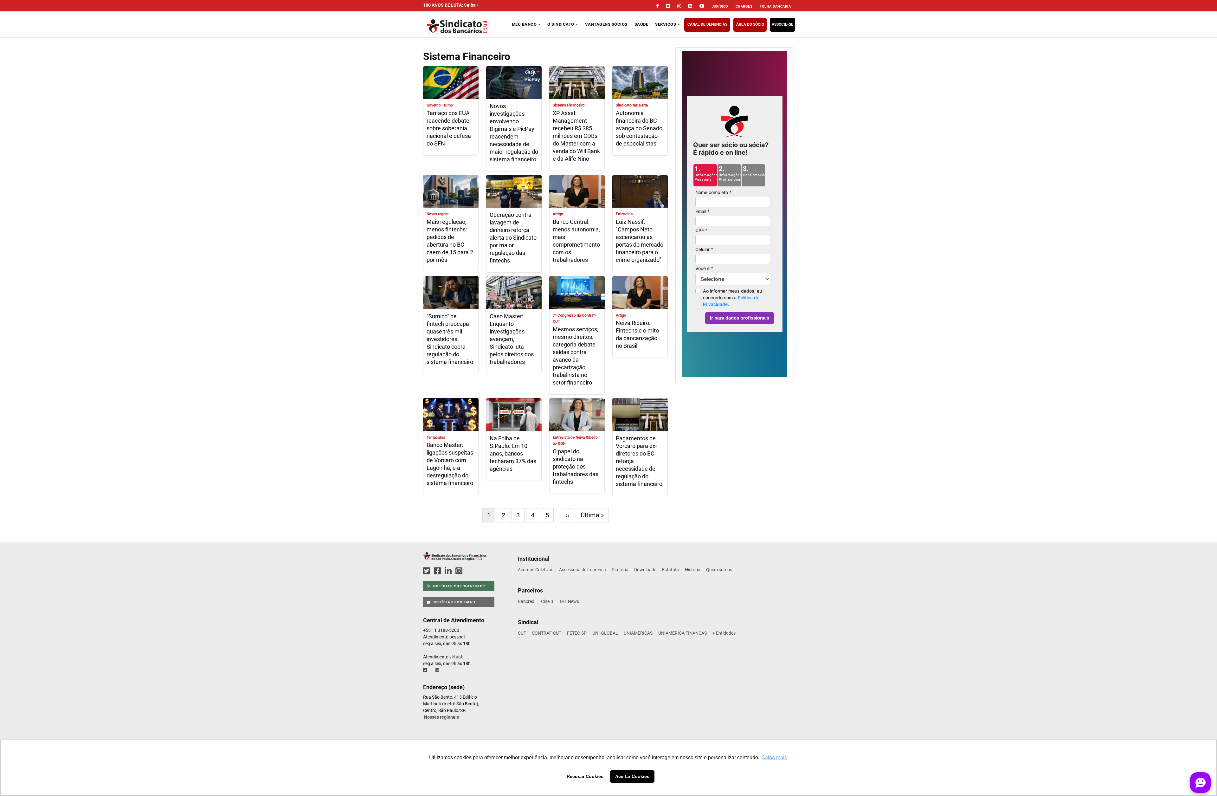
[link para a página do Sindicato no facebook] (657, 6)
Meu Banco (525, 24)
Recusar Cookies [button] (585, 776)
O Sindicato (561, 24)
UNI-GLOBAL (605, 633)
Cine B (547, 601)
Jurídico (720, 6)
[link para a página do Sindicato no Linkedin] (690, 6)
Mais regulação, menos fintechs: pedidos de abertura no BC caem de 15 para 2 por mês (450, 240)
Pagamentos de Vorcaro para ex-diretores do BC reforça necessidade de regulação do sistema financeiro (639, 461)
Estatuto (670, 569)
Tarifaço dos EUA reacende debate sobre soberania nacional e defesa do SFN (449, 128)
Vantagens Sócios (606, 24)
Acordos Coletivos (535, 569)
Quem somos (719, 569)
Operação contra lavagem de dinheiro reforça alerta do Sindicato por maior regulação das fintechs (513, 237)
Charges (744, 6)
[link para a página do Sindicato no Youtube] (702, 6)
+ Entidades (724, 633)
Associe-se (782, 24)
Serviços (666, 24)
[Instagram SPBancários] (459, 571)
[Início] (466, 26)
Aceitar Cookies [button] (632, 776)
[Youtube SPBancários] (471, 571)
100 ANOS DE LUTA (451, 5)
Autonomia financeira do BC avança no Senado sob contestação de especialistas (639, 128)
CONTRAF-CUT (546, 633)
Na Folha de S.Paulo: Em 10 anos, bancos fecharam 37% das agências (513, 453)
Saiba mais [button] (774, 757)
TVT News (569, 601)
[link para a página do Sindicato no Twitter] (668, 6)
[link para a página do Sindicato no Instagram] (679, 6)
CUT (522, 633)
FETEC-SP (577, 633)
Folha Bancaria (775, 6)
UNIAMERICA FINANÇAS (682, 633)
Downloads (645, 569)
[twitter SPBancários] (427, 571)
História (692, 569)
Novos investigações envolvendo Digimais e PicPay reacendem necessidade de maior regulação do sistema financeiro (514, 133)
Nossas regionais (441, 717)
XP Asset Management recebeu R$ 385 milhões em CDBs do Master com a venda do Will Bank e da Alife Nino (576, 136)
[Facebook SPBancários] (438, 571)
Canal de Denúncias (707, 24)
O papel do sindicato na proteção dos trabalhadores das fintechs (575, 466)
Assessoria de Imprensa (582, 569)
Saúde (641, 24)
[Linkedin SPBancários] (449, 571)
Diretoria (620, 569)
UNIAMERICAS (638, 633)
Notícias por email (454, 602)
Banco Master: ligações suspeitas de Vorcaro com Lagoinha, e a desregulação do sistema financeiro (450, 464)
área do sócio (750, 24)
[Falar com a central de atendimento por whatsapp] (438, 670)
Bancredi (526, 601)
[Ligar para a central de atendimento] (425, 670)
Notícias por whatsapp (458, 586)
